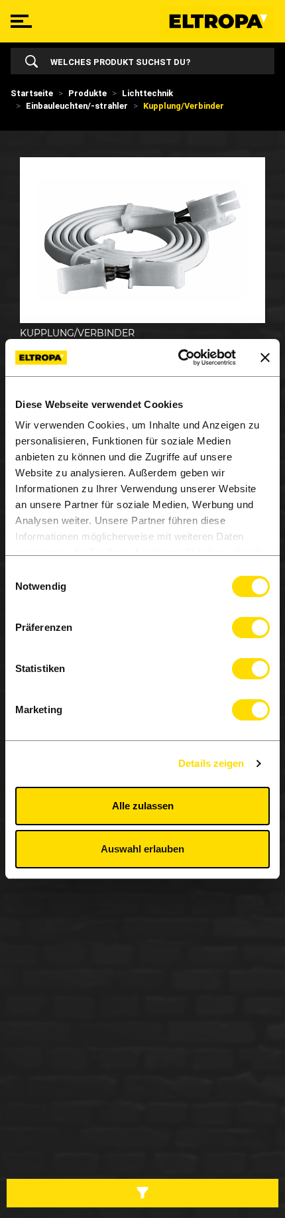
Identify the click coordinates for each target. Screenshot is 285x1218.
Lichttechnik (147, 93)
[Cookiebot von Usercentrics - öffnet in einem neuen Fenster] (179, 357)
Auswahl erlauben (142, 848)
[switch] (251, 627)
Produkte (87, 93)
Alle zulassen (143, 805)
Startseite (32, 93)
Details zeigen (211, 763)
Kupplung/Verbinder (183, 106)
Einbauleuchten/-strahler (77, 106)
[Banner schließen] (265, 357)
